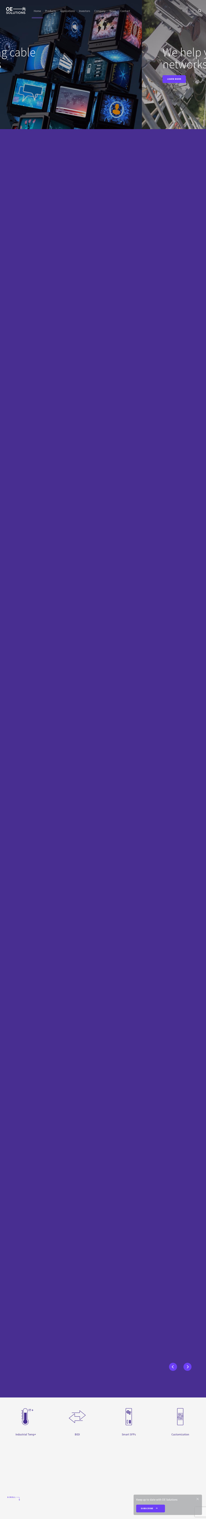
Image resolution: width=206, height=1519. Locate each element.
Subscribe (147, 1508)
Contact (125, 11)
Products (50, 11)
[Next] (186, 1365)
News (112, 11)
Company (99, 11)
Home (37, 11)
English (190, 11)
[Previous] (171, 1365)
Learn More (45, 79)
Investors (84, 11)
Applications (67, 11)
